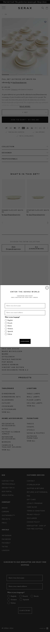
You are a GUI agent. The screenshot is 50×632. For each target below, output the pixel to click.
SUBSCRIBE (25, 341)
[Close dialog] (47, 287)
